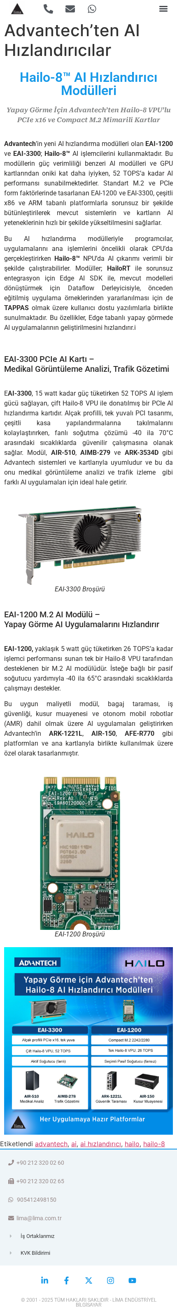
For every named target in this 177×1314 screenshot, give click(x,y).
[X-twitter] (88, 1280)
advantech (51, 1144)
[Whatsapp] (92, 9)
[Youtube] (132, 1280)
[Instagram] (110, 1280)
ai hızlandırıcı (100, 1144)
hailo (132, 1144)
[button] (163, 9)
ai (74, 1144)
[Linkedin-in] (45, 1280)
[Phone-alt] (48, 9)
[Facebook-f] (66, 1280)
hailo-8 (154, 1144)
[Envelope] (70, 9)
